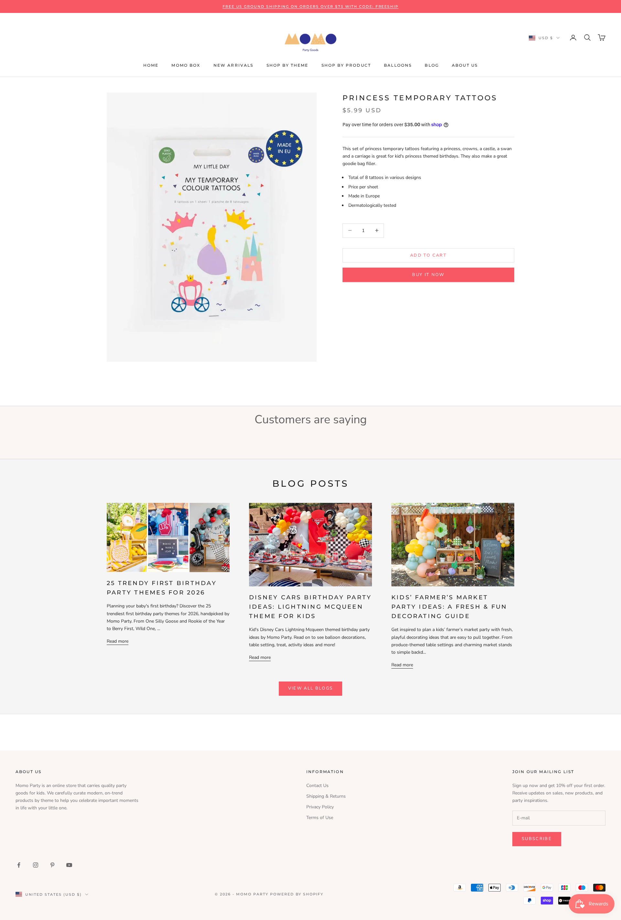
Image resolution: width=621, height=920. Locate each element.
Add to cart (428, 255)
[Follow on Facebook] (19, 865)
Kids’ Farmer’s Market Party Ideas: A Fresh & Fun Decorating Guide (449, 607)
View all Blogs (310, 688)
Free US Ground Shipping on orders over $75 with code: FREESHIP (311, 6)
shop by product (346, 65)
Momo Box (185, 65)
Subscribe (537, 839)
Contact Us (317, 785)
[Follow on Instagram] (35, 865)
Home (151, 65)
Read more (117, 641)
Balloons (398, 65)
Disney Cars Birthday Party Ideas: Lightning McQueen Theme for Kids (310, 607)
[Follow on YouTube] (69, 865)
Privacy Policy (320, 807)
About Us (465, 65)
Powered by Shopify (297, 894)
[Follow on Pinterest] (52, 865)
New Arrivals (233, 65)
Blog (432, 65)
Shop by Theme (288, 65)
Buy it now (428, 274)
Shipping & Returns (326, 796)
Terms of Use (319, 818)
